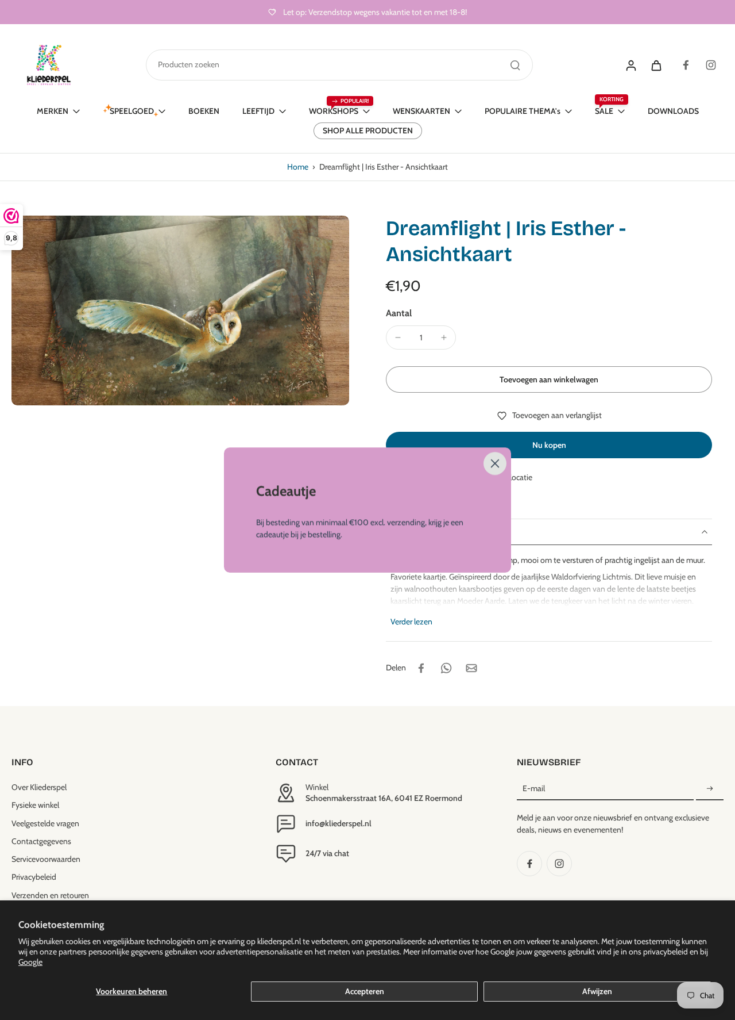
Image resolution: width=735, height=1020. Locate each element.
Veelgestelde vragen (45, 823)
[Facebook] (685, 65)
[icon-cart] (655, 64)
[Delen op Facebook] (421, 668)
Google (30, 962)
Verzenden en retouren (50, 895)
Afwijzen (597, 991)
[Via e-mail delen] (471, 668)
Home (297, 167)
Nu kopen (549, 445)
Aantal (399, 313)
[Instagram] (711, 65)
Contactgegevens (41, 841)
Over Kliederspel (39, 787)
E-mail (534, 788)
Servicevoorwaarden (45, 859)
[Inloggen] (630, 64)
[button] (549, 379)
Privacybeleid (33, 877)
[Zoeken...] (515, 65)
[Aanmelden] (710, 788)
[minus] (397, 337)
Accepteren (364, 991)
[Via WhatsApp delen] (446, 668)
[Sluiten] (494, 463)
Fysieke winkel (35, 805)
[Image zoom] (180, 310)
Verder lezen (411, 621)
